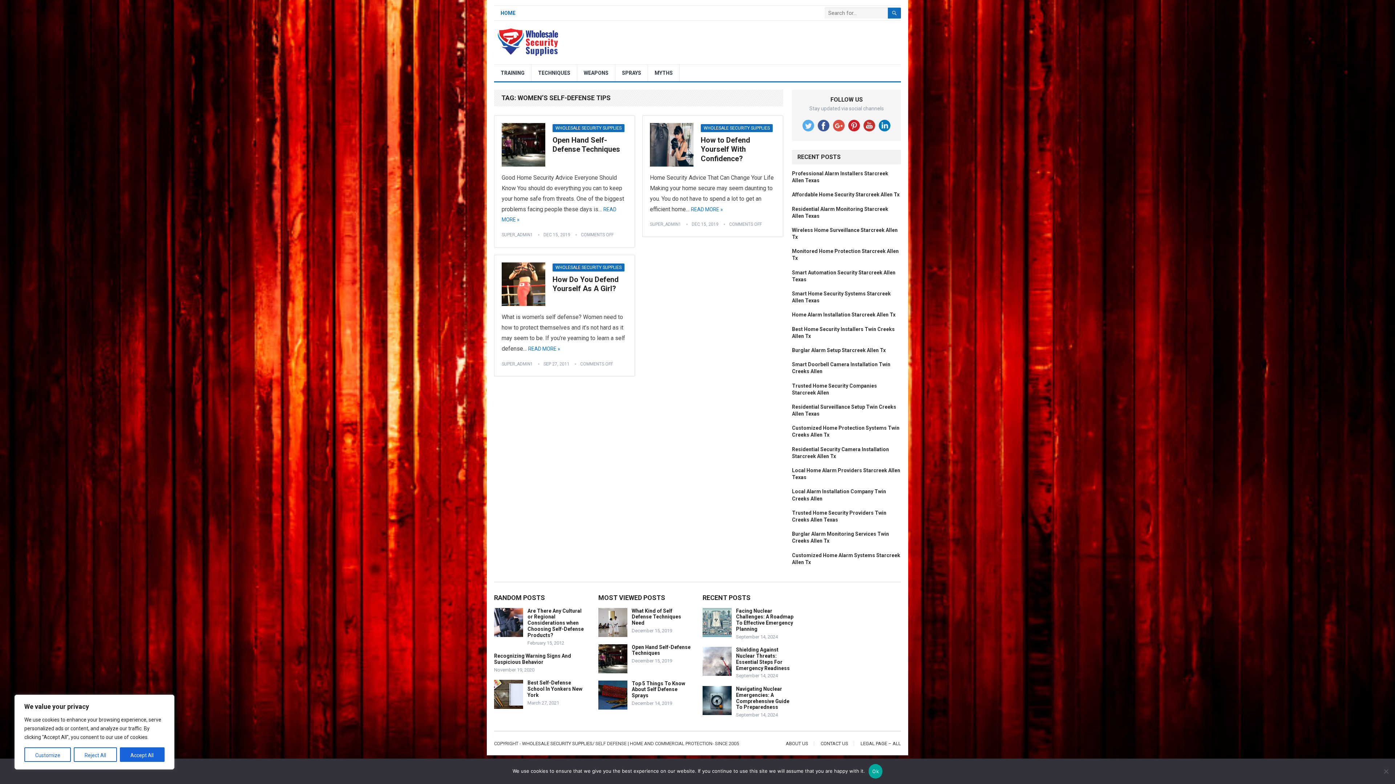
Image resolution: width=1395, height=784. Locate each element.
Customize (47, 755)
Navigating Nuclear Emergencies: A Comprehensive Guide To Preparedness (762, 698)
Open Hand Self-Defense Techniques (586, 145)
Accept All (142, 755)
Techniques (554, 73)
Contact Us (834, 743)
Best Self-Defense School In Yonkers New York (554, 689)
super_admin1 (517, 234)
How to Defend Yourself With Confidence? (725, 149)
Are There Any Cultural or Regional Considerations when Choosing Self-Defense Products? (555, 623)
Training (513, 73)
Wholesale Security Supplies (588, 128)
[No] (1386, 771)
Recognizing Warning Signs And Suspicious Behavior (532, 659)
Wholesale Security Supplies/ (558, 743)
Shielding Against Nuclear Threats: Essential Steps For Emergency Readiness (763, 659)
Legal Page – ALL (881, 743)
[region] (94, 732)
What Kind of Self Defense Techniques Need (656, 617)
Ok (875, 771)
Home (508, 13)
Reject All (95, 755)
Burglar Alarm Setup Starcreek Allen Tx (839, 350)
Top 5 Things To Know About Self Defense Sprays (658, 690)
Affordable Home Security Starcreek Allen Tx (845, 194)
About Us (797, 743)
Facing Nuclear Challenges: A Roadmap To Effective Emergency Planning (764, 620)
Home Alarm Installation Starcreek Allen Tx (843, 315)
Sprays (631, 73)
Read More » (707, 209)
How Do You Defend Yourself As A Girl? (586, 284)
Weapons (596, 73)
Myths (664, 73)
